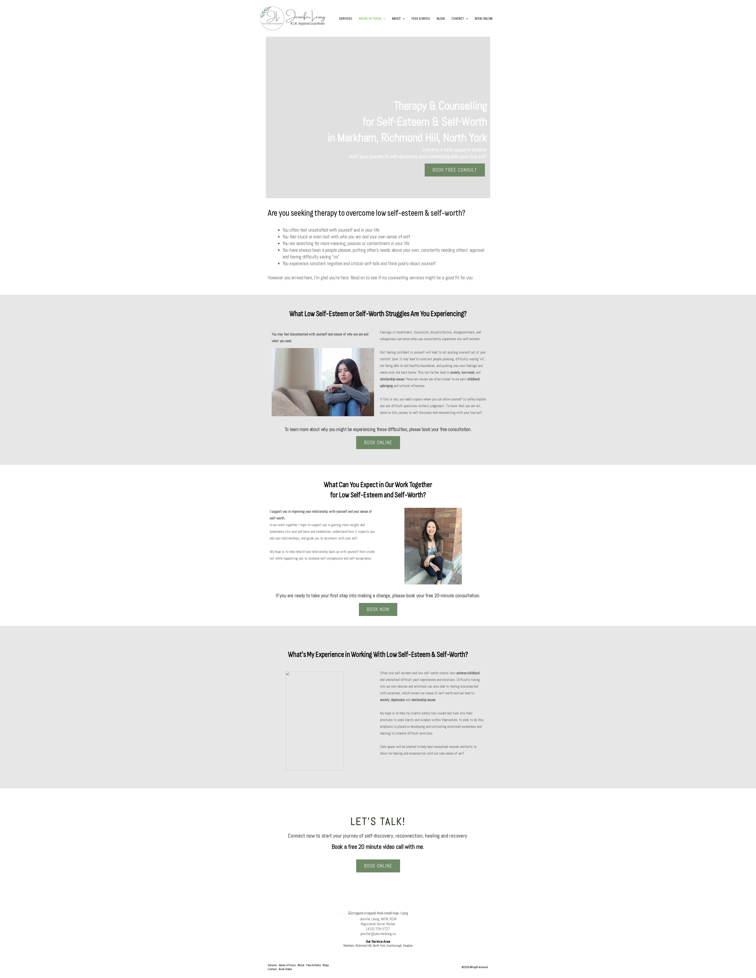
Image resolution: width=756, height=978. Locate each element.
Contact (458, 18)
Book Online (484, 18)
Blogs (441, 18)
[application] (383, 18)
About (396, 18)
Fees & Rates (420, 18)
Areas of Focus (370, 18)
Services (345, 18)
